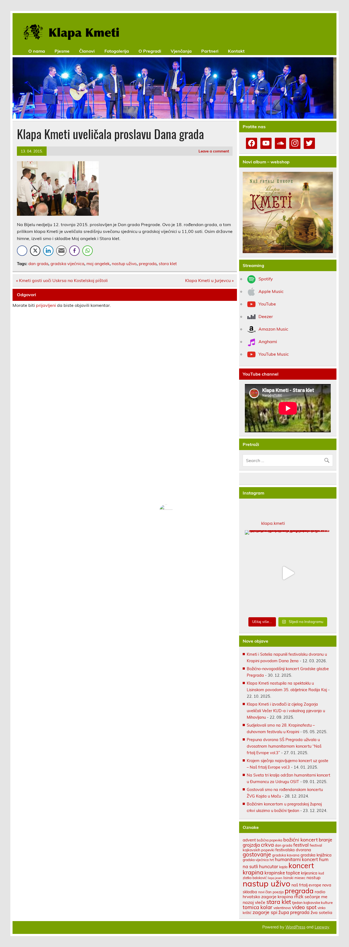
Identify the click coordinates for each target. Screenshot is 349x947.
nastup (313, 877)
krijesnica (309, 873)
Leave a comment (213, 151)
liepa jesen (275, 878)
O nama (36, 51)
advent (249, 840)
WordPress (295, 927)
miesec (299, 878)
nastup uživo (124, 263)
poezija (278, 892)
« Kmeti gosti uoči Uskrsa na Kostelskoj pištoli (62, 280)
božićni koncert (300, 840)
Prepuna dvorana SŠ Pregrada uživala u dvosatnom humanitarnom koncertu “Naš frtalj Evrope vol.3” (284, 746)
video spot (304, 907)
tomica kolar (257, 907)
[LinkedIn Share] (48, 250)
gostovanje (257, 854)
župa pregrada (293, 912)
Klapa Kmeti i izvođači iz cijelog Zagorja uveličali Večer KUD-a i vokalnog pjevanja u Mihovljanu (286, 711)
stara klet (168, 263)
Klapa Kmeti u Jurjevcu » (209, 280)
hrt (272, 860)
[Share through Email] (61, 250)
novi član (265, 892)
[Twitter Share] (35, 250)
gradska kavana (285, 855)
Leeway (322, 927)
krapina (253, 872)
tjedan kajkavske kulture (312, 902)
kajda (283, 867)
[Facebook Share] (22, 250)
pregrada (148, 263)
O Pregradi (150, 51)
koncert (301, 865)
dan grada (38, 263)
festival (301, 845)
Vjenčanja (181, 51)
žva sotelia (321, 912)
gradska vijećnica (67, 263)
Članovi (87, 51)
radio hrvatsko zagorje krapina (284, 894)
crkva (267, 844)
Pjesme (62, 51)
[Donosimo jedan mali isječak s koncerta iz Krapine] (288, 573)
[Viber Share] (74, 250)
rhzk (298, 896)
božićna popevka (269, 840)
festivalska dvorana (293, 849)
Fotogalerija (116, 51)
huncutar (268, 866)
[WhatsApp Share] (87, 250)
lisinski (288, 878)
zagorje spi (264, 912)
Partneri (209, 51)
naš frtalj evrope (306, 885)
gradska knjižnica (316, 855)
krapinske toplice (282, 873)
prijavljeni (46, 305)
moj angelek (98, 263)
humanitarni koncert (296, 859)
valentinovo (282, 908)
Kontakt (236, 51)
